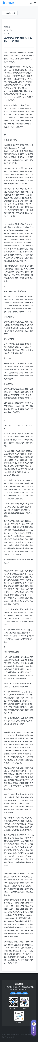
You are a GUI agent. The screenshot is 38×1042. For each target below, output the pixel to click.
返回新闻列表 (10, 13)
